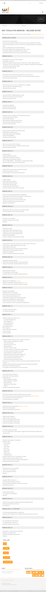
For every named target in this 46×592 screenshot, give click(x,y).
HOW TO (6, 552)
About (3, 580)
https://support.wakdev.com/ (38, 34)
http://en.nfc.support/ (23, 406)
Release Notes (8, 562)
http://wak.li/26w (35, 396)
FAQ (5, 543)
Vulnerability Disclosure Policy (9, 580)
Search (41, 3)
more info (18, 280)
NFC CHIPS (6, 557)
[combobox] (33, 3)
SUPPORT (6, 548)
